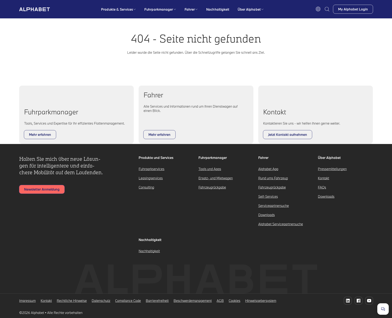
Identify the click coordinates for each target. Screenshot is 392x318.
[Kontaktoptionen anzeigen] (383, 309)
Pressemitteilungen (332, 169)
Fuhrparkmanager (158, 9)
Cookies (234, 300)
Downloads (266, 215)
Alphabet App (268, 169)
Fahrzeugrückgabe (212, 187)
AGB (220, 300)
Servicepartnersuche (273, 205)
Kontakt (323, 178)
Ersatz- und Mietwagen (215, 178)
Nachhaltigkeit (217, 9)
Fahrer (190, 9)
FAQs (322, 187)
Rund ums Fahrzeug (273, 178)
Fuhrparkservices (151, 169)
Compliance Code (128, 300)
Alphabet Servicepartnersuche (280, 224)
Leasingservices (151, 178)
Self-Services (268, 196)
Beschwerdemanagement (193, 300)
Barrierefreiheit (157, 300)
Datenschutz (101, 300)
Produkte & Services (117, 9)
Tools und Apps (209, 169)
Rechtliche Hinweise (72, 300)
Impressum (27, 300)
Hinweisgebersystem (260, 300)
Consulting (146, 187)
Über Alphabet (249, 9)
